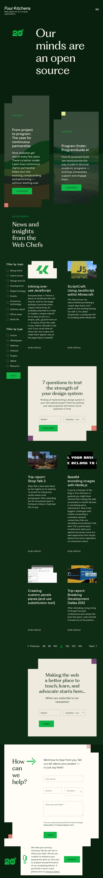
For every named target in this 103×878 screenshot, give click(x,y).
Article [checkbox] (13, 335)
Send (50, 835)
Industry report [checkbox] (17, 309)
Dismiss (72, 859)
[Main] (97, 9)
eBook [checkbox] (13, 360)
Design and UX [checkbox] (17, 280)
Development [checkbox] (17, 285)
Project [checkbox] (13, 355)
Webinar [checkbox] (14, 345)
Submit (46, 724)
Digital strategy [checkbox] (18, 290)
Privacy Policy (49, 825)
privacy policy (53, 871)
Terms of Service (63, 825)
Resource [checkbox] (14, 365)
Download (48, 428)
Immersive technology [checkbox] (15, 302)
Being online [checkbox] (16, 270)
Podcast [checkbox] (14, 350)
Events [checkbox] (13, 295)
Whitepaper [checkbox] (16, 340)
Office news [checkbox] (16, 314)
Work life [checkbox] (14, 319)
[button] (33, 646)
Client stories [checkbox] (16, 275)
